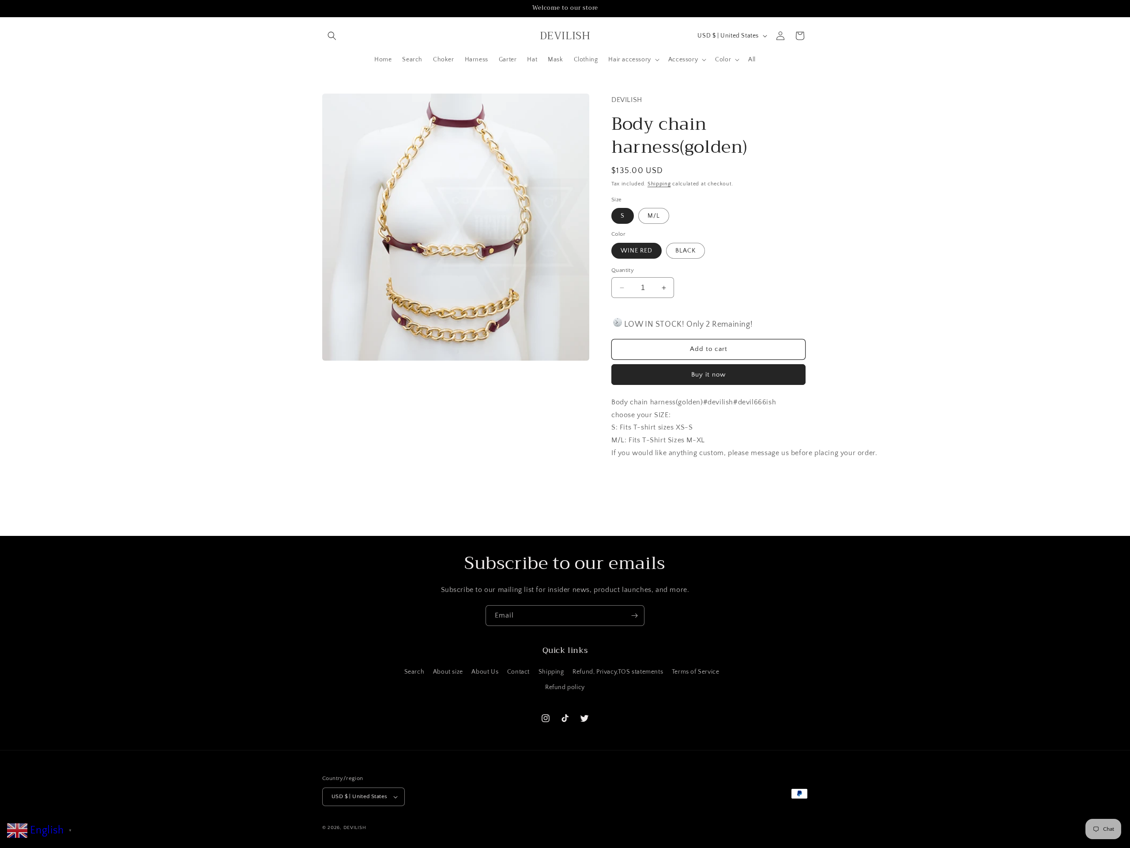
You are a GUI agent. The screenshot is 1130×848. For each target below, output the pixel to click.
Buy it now (708, 374)
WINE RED (636, 250)
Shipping (659, 184)
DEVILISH (354, 827)
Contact (518, 671)
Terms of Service (695, 671)
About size (448, 671)
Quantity (622, 270)
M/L (654, 215)
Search (414, 671)
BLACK (685, 250)
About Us (484, 671)
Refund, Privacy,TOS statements (618, 671)
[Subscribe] (634, 615)
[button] (332, 35)
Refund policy (565, 687)
